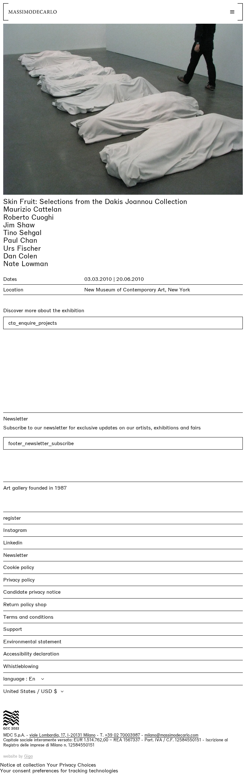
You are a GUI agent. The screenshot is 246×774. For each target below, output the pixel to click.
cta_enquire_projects (32, 323)
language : (16, 678)
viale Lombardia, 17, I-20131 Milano (62, 735)
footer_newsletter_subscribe (41, 443)
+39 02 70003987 (122, 735)
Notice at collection (22, 765)
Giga (28, 756)
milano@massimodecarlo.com (171, 735)
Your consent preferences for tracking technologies (59, 770)
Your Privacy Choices (71, 765)
